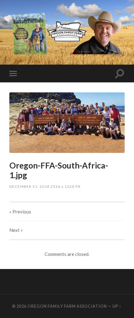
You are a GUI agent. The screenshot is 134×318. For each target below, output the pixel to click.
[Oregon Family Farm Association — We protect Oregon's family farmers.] (67, 31)
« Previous (20, 211)
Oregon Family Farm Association (67, 306)
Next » (16, 230)
